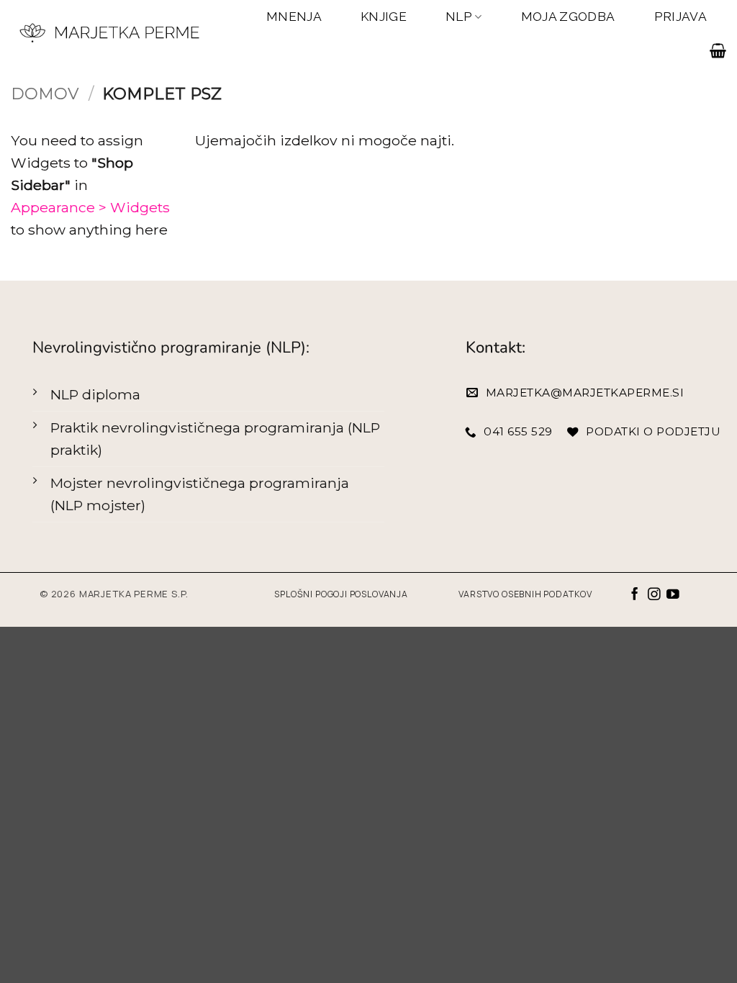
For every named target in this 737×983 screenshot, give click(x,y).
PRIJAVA (680, 16)
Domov (45, 93)
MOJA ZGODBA (568, 16)
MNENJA (294, 16)
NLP (459, 16)
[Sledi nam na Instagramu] (654, 595)
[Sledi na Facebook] (634, 595)
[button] (718, 50)
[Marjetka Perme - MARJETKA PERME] (111, 33)
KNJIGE (384, 16)
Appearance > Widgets (90, 207)
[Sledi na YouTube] (672, 595)
